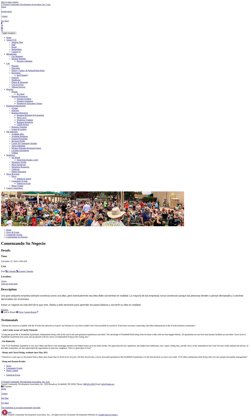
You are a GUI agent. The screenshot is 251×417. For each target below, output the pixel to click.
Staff (13, 45)
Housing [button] (9, 89)
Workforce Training (25, 120)
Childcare (15, 169)
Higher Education (19, 172)
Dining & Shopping (20, 82)
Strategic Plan (17, 42)
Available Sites (18, 134)
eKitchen (15, 110)
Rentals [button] (15, 92)
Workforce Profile (19, 162)
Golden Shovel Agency (108, 415)
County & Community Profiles (24, 143)
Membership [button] (11, 54)
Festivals (15, 77)
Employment (6, 11)
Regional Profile (18, 141)
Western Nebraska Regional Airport (26, 148)
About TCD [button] (11, 40)
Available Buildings (20, 136)
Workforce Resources (20, 167)
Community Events (14, 368)
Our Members (17, 56)
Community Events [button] (19, 181)
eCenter (15, 108)
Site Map (4, 398)
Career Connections (14, 188)
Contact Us (16, 52)
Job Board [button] (16, 157)
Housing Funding (24, 99)
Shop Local (21, 117)
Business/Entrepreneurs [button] (16, 106)
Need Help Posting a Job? (27, 160)
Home (3, 7)
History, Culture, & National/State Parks (28, 70)
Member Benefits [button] (19, 59)
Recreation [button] (16, 73)
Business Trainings (19, 127)
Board (14, 47)
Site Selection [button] (12, 132)
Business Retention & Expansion (30, 115)
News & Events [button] (12, 174)
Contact (4, 16)
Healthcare (16, 80)
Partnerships (17, 49)
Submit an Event (23, 183)
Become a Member (24, 61)
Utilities (15, 153)
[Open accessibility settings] (4, 412)
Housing (15, 66)
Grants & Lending (19, 129)
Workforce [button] (10, 155)
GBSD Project (23, 124)
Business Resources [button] (20, 113)
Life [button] (8, 63)
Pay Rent (5, 21)
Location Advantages (20, 150)
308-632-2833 (89, 384)
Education (16, 68)
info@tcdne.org (107, 384)
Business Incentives (25, 122)
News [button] (14, 176)
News (8, 366)
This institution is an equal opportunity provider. (21, 408)
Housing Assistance (25, 101)
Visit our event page (9, 284)
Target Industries (18, 146)
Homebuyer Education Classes (29, 103)
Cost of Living (18, 85)
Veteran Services (18, 87)
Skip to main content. (10, 2)
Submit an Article (24, 179)
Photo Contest (17, 186)
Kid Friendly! (22, 75)
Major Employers (19, 164)
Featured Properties (19, 139)
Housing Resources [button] (20, 96)
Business (4, 310)
